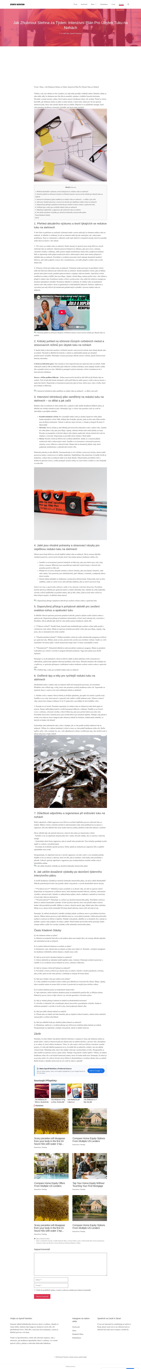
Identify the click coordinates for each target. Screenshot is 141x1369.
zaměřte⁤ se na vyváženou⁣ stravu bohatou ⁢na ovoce (51, 963)
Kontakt (121, 4)
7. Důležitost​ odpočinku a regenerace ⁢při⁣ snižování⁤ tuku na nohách (58, 210)
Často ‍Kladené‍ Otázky (42, 215)
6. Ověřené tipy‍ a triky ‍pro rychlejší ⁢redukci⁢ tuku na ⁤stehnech (56, 207)
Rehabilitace (104, 4)
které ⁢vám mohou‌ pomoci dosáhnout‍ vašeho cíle (81, 557)
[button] (128, 4)
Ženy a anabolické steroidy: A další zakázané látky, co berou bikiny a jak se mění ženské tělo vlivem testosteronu (70, 1241)
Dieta (92, 4)
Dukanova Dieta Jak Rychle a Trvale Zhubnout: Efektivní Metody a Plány (58, 1243)
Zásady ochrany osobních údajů (77, 1357)
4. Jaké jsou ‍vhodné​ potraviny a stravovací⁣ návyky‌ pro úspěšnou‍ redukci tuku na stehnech (66, 202)
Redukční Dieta (45, 1238)
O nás (113, 4)
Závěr (37, 218)
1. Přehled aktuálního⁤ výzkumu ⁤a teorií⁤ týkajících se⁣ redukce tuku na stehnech (61, 191)
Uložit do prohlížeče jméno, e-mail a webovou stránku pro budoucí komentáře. (63, 1290)
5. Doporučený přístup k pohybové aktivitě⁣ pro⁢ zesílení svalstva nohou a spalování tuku (65, 204)
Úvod (75, 4)
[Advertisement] (70, 68)
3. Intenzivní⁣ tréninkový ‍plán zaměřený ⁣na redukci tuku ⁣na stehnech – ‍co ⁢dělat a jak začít (65, 199)
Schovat (73, 187)
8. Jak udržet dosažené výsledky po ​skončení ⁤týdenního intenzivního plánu (60, 212)
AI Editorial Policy (70, 1366)
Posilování (84, 4)
